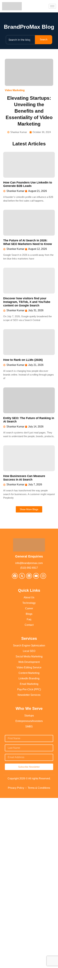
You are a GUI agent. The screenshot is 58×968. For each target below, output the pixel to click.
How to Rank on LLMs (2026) (23, 359)
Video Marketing (15, 90)
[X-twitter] (22, 576)
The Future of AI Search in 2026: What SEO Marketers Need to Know (27, 242)
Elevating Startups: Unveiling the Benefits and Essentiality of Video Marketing (29, 111)
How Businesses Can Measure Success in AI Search (24, 477)
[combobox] (20, 39)
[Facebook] (15, 576)
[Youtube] (36, 576)
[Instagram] (43, 576)
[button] (29, 509)
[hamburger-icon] (52, 6)
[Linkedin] (29, 576)
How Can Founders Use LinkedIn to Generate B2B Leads (27, 184)
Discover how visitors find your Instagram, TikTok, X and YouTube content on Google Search (26, 302)
